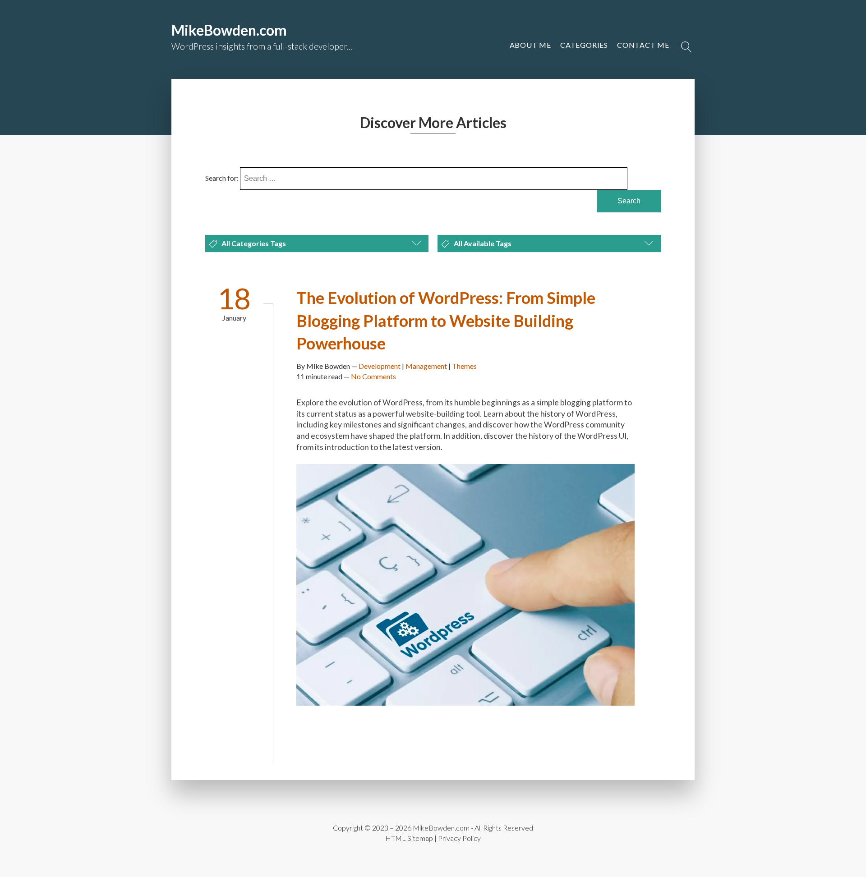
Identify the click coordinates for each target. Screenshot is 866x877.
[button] (643, 45)
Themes (464, 366)
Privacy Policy (459, 838)
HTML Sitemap (409, 838)
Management (426, 366)
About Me (530, 45)
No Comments (373, 376)
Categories (584, 45)
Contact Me (643, 45)
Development (380, 366)
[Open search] (686, 47)
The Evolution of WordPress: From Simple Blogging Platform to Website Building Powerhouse (445, 320)
